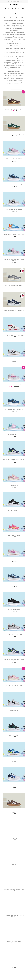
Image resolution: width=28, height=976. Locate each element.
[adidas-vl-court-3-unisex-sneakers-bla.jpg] (14, 878)
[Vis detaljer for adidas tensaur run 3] (14, 424)
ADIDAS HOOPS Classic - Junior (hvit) (14, 335)
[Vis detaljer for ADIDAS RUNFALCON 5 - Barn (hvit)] (14, 374)
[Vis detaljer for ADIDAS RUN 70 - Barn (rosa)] (14, 675)
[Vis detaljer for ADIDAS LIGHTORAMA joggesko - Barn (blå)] (14, 649)
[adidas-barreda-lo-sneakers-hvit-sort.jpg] (14, 826)
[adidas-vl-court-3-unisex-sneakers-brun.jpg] (14, 800)
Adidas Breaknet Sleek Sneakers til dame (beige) (14, 916)
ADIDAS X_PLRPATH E (14, 735)
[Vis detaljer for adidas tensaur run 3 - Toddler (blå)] (14, 224)
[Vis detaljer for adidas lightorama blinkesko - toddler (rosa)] (14, 148)
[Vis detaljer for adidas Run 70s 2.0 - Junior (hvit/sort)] (14, 349)
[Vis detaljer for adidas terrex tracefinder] (14, 624)
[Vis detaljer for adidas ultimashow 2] (14, 599)
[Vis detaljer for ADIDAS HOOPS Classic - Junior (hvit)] (14, 324)
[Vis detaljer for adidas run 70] (14, 475)
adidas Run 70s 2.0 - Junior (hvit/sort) (14, 360)
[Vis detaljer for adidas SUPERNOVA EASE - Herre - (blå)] (14, 299)
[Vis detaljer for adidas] (14, 955)
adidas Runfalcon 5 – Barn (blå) (14, 409)
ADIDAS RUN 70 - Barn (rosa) (14, 685)
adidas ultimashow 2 (14, 609)
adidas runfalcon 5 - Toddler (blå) (14, 184)
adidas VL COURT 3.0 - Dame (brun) (14, 109)
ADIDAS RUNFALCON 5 (14, 560)
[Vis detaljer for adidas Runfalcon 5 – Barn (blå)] (14, 399)
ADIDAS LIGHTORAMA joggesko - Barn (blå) (14, 660)
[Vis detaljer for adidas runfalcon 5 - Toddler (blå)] (14, 174)
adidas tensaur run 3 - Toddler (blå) (14, 234)
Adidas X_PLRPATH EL (14, 510)
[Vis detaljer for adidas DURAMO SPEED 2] (14, 930)
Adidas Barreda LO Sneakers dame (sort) (14, 863)
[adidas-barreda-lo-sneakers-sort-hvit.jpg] (14, 852)
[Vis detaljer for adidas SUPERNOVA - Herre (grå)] (14, 275)
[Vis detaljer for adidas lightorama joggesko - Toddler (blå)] (14, 449)
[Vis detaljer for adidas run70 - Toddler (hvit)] (14, 199)
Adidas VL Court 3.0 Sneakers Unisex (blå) (14, 890)
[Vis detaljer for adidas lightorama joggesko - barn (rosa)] (14, 249)
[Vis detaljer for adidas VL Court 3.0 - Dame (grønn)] (14, 123)
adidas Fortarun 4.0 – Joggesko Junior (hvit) (14, 785)
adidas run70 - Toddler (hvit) (14, 209)
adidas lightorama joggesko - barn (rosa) (14, 260)
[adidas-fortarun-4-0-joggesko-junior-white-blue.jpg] (14, 774)
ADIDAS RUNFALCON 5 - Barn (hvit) (14, 385)
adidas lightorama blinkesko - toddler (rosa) (14, 159)
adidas (14, 966)
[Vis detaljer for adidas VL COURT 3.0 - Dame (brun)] (14, 98)
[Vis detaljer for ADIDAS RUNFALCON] (14, 749)
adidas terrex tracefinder (14, 634)
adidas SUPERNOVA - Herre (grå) (14, 285)
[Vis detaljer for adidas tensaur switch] (14, 524)
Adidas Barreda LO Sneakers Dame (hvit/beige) (14, 837)
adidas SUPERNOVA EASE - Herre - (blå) (14, 310)
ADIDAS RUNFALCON (14, 760)
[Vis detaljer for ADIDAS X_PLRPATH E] (14, 724)
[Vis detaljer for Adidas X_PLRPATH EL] (14, 499)
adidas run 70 (14, 485)
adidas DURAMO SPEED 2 (14, 941)
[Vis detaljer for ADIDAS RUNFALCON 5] (14, 549)
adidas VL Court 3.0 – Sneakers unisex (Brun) (14, 811)
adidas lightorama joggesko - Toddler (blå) (14, 460)
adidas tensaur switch (14, 535)
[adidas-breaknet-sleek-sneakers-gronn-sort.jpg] (14, 904)
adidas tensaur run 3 (14, 434)
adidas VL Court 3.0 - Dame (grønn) (14, 134)
